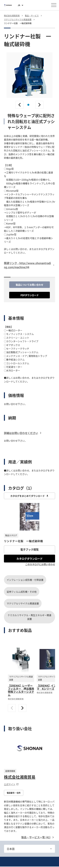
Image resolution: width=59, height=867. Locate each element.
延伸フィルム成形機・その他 (22, 591)
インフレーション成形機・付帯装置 (25, 579)
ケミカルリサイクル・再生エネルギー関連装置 (29, 616)
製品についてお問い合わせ (29, 284)
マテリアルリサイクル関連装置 (23, 603)
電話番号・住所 (13, 792)
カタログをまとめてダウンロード (27, 495)
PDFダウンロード (29, 295)
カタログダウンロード (29, 559)
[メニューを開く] (54, 5)
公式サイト (9, 784)
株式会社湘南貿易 (19, 777)
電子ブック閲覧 (29, 549)
